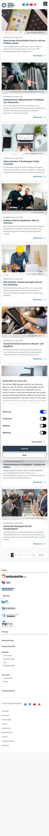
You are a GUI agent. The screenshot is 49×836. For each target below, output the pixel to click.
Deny (24, 455)
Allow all (24, 449)
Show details (37, 442)
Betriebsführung (8, 641)
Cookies (4, 737)
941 (42, 555)
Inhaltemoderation (8, 741)
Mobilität (5, 652)
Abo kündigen (6, 720)
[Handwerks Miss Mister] (24, 589)
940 (39, 555)
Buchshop (5, 745)
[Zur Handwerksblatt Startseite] (8, 4)
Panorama (6, 675)
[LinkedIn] (27, 4)
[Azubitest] (24, 595)
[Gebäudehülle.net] (24, 576)
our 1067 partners (16, 384)
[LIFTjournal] (24, 602)
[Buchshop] (24, 608)
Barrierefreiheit (7, 732)
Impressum (6, 715)
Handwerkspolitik (8, 646)
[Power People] (24, 582)
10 (34, 555)
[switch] (43, 419)
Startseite (5, 711)
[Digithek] (24, 623)
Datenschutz (6, 728)
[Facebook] (24, 4)
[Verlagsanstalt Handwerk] (24, 615)
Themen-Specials (8, 691)
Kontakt (4, 724)
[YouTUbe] (31, 4)
